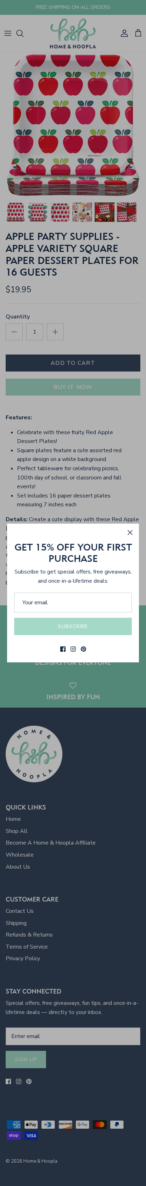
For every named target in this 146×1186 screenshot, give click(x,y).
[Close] (130, 532)
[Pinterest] (83, 649)
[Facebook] (63, 649)
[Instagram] (73, 649)
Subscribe (73, 626)
